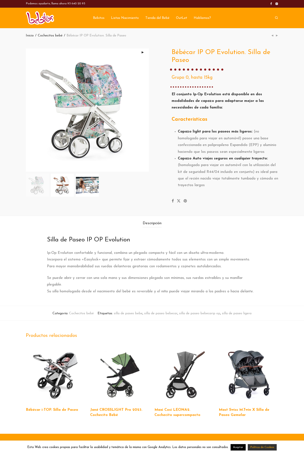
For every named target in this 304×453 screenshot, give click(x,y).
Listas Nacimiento (125, 18)
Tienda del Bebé (157, 18)
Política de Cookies (262, 447)
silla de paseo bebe (128, 313)
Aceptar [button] (238, 447)
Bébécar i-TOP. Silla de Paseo (52, 410)
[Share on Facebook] (173, 201)
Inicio (30, 35)
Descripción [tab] (152, 223)
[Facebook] (271, 3)
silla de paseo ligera (236, 313)
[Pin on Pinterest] (185, 201)
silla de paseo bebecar (160, 313)
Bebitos (98, 18)
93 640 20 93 (76, 3)
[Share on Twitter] (179, 201)
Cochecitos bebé (50, 35)
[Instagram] (276, 3)
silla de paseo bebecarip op (199, 313)
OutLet (181, 18)
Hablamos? (202, 18)
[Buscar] (276, 18)
